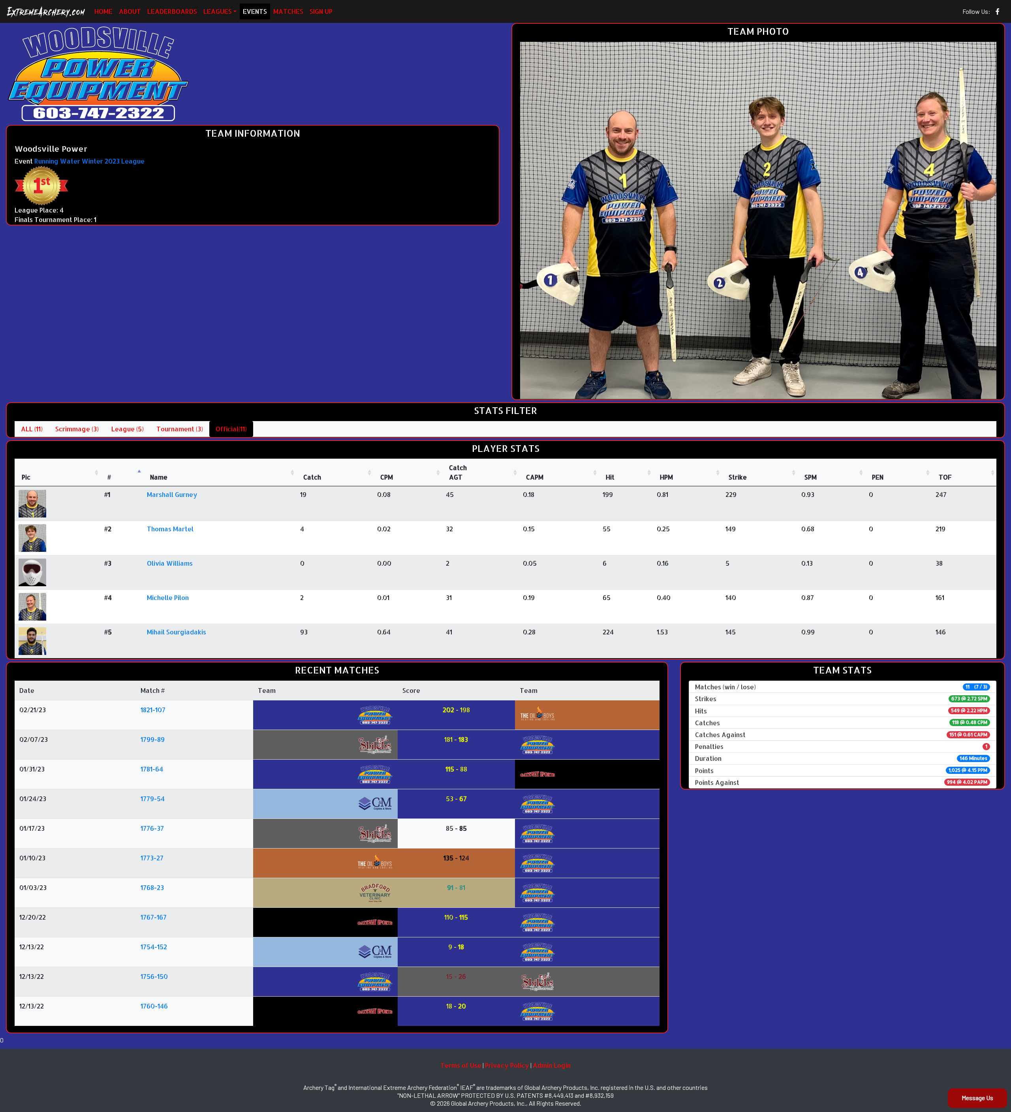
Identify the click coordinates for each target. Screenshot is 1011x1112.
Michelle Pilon (168, 597)
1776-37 (152, 828)
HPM (666, 477)
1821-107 (153, 710)
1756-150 (154, 976)
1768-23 (152, 887)
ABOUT (130, 11)
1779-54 (153, 798)
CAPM (534, 477)
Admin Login (552, 1065)
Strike (738, 477)
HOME (103, 11)
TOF (945, 477)
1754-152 (154, 947)
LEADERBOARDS (172, 11)
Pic (26, 477)
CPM (386, 477)
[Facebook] (997, 11)
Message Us (977, 1097)
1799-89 (153, 739)
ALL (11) (32, 429)
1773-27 (152, 858)
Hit (610, 477)
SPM (810, 477)
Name (158, 477)
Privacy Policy (507, 1065)
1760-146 (154, 1006)
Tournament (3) (179, 429)
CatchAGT (458, 472)
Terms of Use (460, 1065)
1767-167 (154, 917)
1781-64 (152, 769)
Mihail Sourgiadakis (176, 632)
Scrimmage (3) (77, 429)
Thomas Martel (170, 529)
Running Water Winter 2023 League (89, 161)
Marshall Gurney (172, 494)
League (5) (127, 429)
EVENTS (255, 11)
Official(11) (231, 429)
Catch (312, 477)
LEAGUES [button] (217, 11)
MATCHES (288, 11)
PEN (877, 477)
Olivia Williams (170, 563)
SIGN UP (321, 11)
